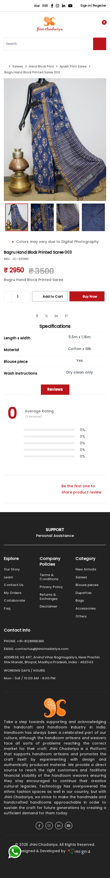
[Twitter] (46, 316)
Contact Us (13, 584)
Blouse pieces (86, 584)
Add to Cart (53, 296)
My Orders (12, 592)
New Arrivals (85, 569)
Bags (79, 600)
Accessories (85, 608)
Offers (80, 616)
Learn (8, 577)
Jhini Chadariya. (43, 844)
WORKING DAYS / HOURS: (25, 671)
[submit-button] (99, 44)
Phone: (10, 641)
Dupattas (83, 592)
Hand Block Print (41, 66)
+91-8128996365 (30, 641)
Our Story (12, 569)
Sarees (17, 66)
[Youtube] (68, 825)
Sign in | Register (93, 5)
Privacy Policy (51, 586)
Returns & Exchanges (49, 596)
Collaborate (14, 600)
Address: (11, 657)
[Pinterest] (66, 316)
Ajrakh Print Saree (73, 66)
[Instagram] (49, 825)
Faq (7, 608)
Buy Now (90, 296)
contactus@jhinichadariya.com (41, 648)
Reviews (55, 389)
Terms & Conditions (49, 576)
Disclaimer (48, 606)
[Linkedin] (56, 316)
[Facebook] (37, 316)
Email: (9, 649)
